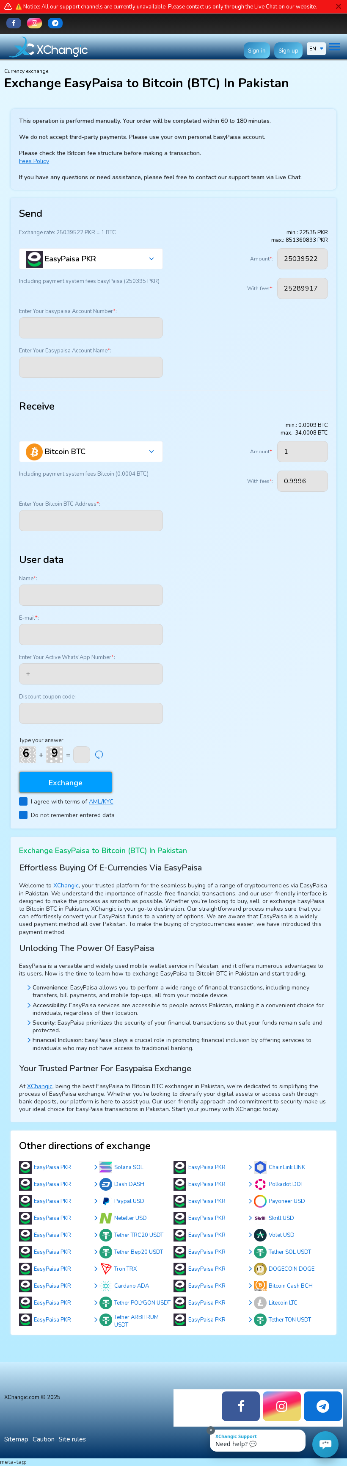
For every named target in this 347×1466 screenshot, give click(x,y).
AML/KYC (101, 802)
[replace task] (99, 754)
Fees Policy (34, 161)
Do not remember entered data (73, 815)
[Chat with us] (325, 1444)
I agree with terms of (72, 802)
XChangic (66, 885)
